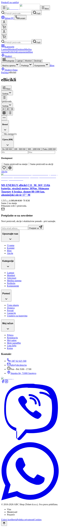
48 (8, 109)
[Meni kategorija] (4, 7)
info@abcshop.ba (18, 365)
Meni (47, 9)
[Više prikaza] (4, 117)
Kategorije (9, 47)
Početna (4, 72)
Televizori (11, 278)
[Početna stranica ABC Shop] (23, 8)
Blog (30, 52)
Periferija (12, 52)
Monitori (12, 49)
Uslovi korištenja (9, 519)
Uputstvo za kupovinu (17, 316)
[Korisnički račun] (4, 22)
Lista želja (11, 345)
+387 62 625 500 (18, 361)
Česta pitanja (13, 305)
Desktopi (20, 49)
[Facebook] (3, 382)
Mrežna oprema (8, 66)
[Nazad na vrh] (4, 523)
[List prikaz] (10, 113)
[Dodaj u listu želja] (4, 168)
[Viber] (30, 441)
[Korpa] (4, 27)
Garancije (11, 313)
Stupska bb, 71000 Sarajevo (23, 373)
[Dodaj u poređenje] (10, 168)
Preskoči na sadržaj (10, 2)
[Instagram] (6, 382)
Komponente (22, 52)
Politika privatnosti (25, 519)
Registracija (12, 337)
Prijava (10, 335)
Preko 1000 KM (49, 149)
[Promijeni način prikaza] (4, 97)
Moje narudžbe (14, 343)
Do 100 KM (7, 149)
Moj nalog (11, 340)
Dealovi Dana (11, 70)
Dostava (11, 308)
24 (3, 109)
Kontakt (10, 248)
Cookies (38, 519)
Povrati (10, 310)
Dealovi (8, 56)
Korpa (10, 348)
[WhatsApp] (30, 499)
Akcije (10, 253)
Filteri (8, 89)
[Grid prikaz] (4, 113)
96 (12, 109)
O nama (10, 245)
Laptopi (4, 49)
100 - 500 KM (19, 149)
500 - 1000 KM (34, 149)
